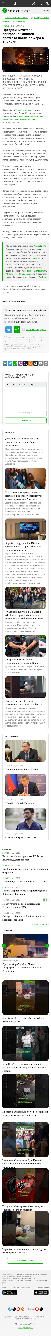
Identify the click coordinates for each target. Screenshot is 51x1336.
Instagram (40, 271)
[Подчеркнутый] (19, 384)
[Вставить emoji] (32, 384)
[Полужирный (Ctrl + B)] (8, 384)
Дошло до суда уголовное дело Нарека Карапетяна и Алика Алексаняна (22, 442)
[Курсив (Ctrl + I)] (13, 384)
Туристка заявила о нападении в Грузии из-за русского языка (24, 1250)
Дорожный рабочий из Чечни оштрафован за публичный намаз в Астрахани (22, 967)
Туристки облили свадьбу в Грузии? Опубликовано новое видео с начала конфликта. (22, 1163)
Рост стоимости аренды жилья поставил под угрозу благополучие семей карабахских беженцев (24, 495)
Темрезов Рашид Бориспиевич (22, 769)
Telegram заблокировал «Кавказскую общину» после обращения (22, 1207)
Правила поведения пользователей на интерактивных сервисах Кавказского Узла (25, 1318)
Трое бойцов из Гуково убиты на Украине (25, 881)
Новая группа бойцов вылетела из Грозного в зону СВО (21, 905)
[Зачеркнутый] (25, 384)
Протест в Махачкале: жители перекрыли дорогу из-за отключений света (25, 1113)
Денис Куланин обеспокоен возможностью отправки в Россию (24, 702)
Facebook (30, 271)
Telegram (37, 258)
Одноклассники (25, 274)
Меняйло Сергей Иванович (20, 803)
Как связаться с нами (21, 1287)
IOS (44, 246)
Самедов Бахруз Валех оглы (20, 837)
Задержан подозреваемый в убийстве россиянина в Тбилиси (23, 661)
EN (9, 3)
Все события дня (40, 924)
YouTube (42, 277)
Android (37, 246)
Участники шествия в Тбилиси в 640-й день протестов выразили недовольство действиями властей (24, 615)
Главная (5, 21)
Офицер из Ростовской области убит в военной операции (23, 918)
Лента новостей (18, 21)
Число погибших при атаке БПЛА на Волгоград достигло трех (22, 857)
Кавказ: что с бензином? (16, 17)
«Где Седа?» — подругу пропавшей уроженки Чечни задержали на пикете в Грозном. (24, 1067)
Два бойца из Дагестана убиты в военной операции (25, 870)
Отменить (26, 420)
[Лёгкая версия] (15, 3)
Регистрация (25, 413)
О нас (4, 1287)
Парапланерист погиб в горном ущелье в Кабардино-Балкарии (24, 892)
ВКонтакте (11, 274)
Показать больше (26, 1260)
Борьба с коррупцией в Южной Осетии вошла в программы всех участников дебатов (23, 546)
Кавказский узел (23, 110)
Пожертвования (42, 1287)
